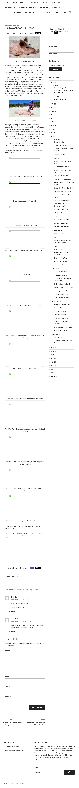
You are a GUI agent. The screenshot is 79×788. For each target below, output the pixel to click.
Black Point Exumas (60, 315)
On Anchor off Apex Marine (62, 191)
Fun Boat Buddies (59, 337)
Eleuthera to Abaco (60, 265)
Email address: (54, 61)
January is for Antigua (60, 99)
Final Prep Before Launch (62, 200)
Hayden (23, 25)
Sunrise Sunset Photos (26, 7)
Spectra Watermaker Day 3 (62, 167)
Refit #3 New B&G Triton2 (62, 219)
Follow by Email (10, 7)
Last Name (53, 53)
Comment (9, 650)
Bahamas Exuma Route (33, 12)
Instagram (34, 2)
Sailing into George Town (62, 304)
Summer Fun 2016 (60, 233)
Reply (13, 611)
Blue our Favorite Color (61, 294)
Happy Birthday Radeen (61, 297)
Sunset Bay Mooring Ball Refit (63, 188)
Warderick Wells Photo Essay (63, 287)
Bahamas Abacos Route (13, 12)
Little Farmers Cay (60, 311)
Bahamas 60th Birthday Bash (63, 327)
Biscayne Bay (56, 7)
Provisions (48, 12)
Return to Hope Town (60, 261)
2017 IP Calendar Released (62, 145)
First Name (53, 46)
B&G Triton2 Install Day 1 (61, 213)
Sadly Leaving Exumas (61, 271)
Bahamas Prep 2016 (60, 330)
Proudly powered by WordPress (14, 783)
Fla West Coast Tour (60, 154)
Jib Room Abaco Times (61, 258)
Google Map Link (34, 533)
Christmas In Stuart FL (61, 142)
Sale (64, 12)
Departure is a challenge (61, 223)
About (14, 2)
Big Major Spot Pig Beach (62, 284)
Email (7, 686)
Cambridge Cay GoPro (61, 291)
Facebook (23, 2)
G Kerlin (14, 597)
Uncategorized (13, 576)
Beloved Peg (58, 249)
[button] (70, 12)
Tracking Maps (56, 2)
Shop (57, 12)
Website (8, 696)
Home (7, 2)
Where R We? (43, 7)
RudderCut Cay (58, 308)
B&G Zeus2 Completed (61, 175)
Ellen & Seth (16, 619)
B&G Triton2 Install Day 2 (62, 209)
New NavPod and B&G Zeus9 (63, 179)
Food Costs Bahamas (61, 318)
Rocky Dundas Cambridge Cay (63, 275)
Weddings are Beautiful (61, 226)
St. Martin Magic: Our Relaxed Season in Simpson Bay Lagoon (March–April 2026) (64, 90)
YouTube (45, 2)
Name (7, 676)
